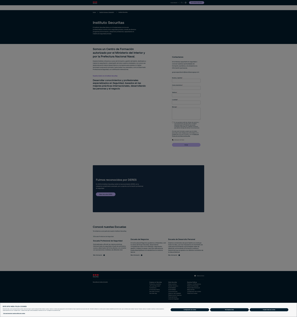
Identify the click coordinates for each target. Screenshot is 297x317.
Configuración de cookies (190, 309)
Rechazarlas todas (229, 309)
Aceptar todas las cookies (269, 309)
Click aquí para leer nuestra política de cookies (14, 313)
